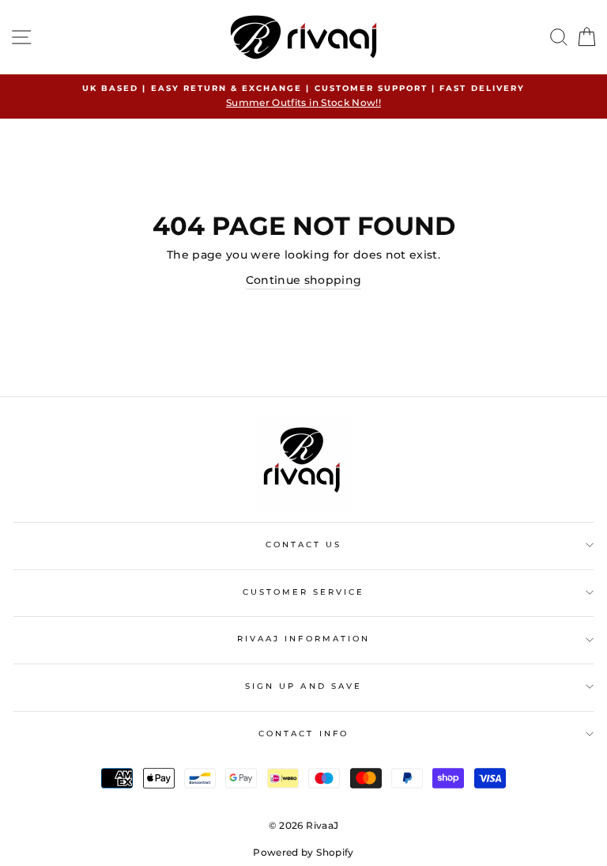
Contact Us (304, 544)
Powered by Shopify (303, 852)
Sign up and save (303, 686)
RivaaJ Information (303, 638)
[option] (303, 96)
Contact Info (303, 733)
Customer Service (304, 592)
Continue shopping (304, 280)
